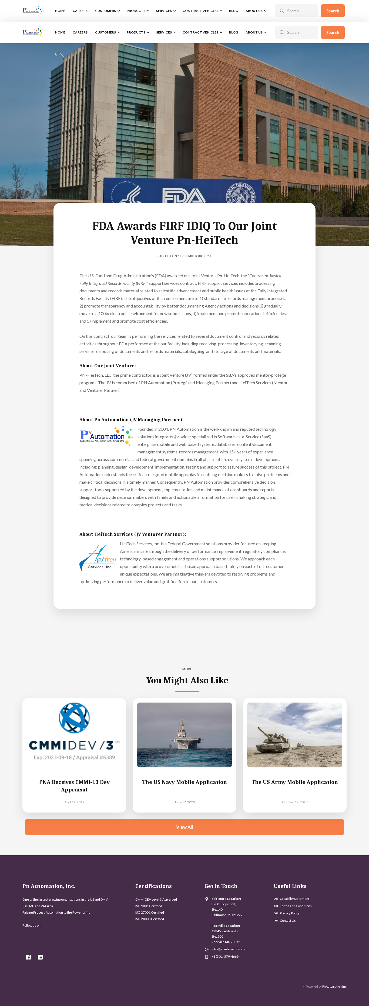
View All (184, 827)
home (60, 11)
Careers (80, 11)
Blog (233, 11)
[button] (107, 11)
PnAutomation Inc (334, 986)
